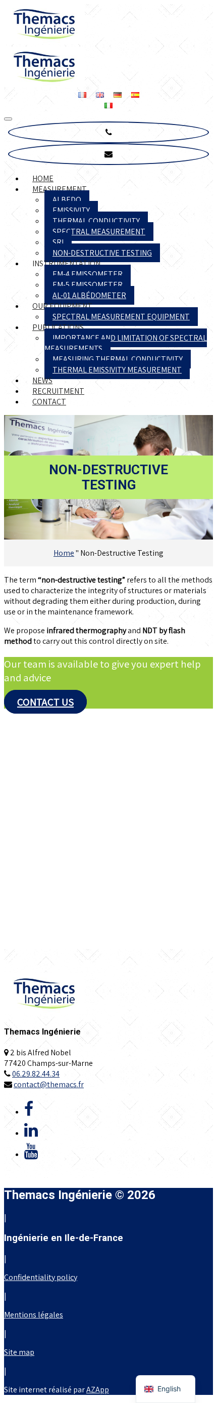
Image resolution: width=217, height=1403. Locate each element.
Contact (49, 401)
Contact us (45, 702)
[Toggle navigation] (8, 118)
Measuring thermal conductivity (117, 359)
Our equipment (62, 306)
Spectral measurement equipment (121, 316)
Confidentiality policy (40, 1277)
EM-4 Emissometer (87, 274)
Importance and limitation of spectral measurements (125, 343)
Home (42, 178)
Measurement (59, 189)
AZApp (97, 1389)
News (42, 380)
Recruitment (58, 391)
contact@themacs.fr (49, 1084)
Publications (58, 327)
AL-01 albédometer (89, 295)
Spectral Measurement (98, 231)
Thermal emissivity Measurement (117, 369)
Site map (19, 1352)
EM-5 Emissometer (87, 284)
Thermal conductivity (96, 221)
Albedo (66, 199)
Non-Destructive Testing (102, 252)
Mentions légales (33, 1314)
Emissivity (71, 210)
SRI (58, 242)
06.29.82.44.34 (36, 1073)
